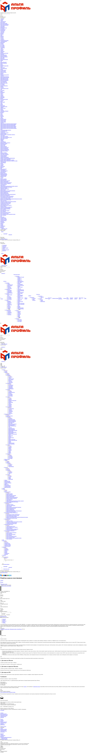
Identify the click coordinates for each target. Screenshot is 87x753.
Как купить (6, 542)
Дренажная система (3, 715)
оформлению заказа (36, 686)
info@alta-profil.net (4, 572)
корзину (25, 686)
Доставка (4, 622)
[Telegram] (10, 575)
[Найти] (1, 15)
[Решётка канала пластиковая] (5, 585)
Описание (4, 619)
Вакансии (2, 736)
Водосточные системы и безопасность (13, 514)
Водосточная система (4, 714)
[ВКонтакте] (1, 575)
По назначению (11, 408)
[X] (5, 575)
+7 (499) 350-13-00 (4, 228)
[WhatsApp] (8, 575)
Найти (2, 746)
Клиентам (2, 717)
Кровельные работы (9, 504)
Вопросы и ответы (3, 729)
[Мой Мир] (3, 575)
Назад (6, 370)
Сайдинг (7, 374)
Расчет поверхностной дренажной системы (7, 692)
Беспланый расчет (3, 616)
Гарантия (2, 733)
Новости (1, 734)
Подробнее (2, 710)
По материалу (10, 385)
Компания (6, 548)
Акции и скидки (3, 726)
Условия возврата (3, 730)
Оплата (3, 621)
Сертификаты (2, 735)
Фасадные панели (9, 415)
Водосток (8, 469)
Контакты (2, 723)
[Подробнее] (0, 695)
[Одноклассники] (2, 575)
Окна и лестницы (9, 520)
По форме (10, 391)
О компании (2, 731)
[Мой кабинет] (0, 362)
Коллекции (10, 418)
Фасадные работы (9, 493)
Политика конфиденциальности (5, 737)
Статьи (1, 728)
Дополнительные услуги (10, 526)
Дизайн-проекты (3, 722)
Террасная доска (3, 716)
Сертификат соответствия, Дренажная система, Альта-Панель (11, 629)
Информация (2, 724)
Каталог (5, 371)
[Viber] (6, 575)
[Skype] (9, 575)
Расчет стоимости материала (11, 532)
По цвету (10, 398)
